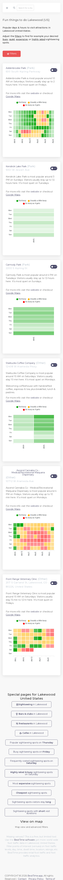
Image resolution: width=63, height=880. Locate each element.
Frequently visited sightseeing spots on (31, 762)
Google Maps (13, 96)
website (34, 93)
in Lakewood (33, 704)
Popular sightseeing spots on (31, 742)
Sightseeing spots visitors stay (31, 802)
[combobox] (25, 8)
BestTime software (24, 839)
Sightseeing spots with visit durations (31, 812)
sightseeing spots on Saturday (31, 773)
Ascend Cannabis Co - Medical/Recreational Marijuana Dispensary (28, 472)
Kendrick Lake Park (16, 166)
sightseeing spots (31, 792)
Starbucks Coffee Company (20, 363)
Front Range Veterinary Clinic (21, 579)
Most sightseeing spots (31, 783)
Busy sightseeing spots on (31, 751)
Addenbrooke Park (16, 68)
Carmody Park (13, 265)
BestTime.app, (35, 875)
